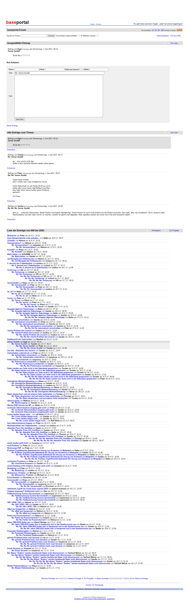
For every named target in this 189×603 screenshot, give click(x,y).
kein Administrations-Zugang (19, 423)
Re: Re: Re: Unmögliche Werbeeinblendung (39, 389)
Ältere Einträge (102, 578)
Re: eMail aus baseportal (22, 511)
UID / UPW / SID (14, 502)
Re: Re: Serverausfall (25, 287)
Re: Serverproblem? (20, 245)
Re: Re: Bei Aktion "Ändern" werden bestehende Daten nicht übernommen (47, 557)
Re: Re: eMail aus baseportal (28, 513)
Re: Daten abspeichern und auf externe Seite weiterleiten (36, 396)
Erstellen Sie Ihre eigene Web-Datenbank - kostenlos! (94, 599)
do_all (10, 292)
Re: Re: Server (22, 302)
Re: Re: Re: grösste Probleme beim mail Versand (41, 544)
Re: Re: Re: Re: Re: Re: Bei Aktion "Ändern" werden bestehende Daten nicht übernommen (72, 563)
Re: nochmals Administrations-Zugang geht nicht (33, 410)
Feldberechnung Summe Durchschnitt (23, 494)
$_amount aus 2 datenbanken (19, 263)
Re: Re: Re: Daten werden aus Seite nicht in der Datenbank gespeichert (50, 375)
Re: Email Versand (19, 550)
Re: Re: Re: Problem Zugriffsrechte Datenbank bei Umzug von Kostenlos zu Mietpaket (57, 457)
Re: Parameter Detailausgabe (24, 533)
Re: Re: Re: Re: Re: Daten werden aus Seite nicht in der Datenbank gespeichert (62, 379)
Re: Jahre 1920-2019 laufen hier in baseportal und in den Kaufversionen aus (44, 524)
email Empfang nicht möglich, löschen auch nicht (28, 466)
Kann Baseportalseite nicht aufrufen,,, (23, 238)
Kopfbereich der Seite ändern (19, 339)
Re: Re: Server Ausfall (25, 346)
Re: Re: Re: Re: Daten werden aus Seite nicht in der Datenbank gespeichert (57, 377)
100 (162, 30)
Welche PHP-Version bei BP (19, 405)
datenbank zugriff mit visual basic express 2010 (27, 489)
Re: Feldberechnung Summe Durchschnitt (30, 496)
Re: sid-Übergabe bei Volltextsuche (27, 261)
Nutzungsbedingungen (108, 589)
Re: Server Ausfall (19, 344)
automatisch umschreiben (18, 320)
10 (153, 30)
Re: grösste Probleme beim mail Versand (29, 540)
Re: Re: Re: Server (28, 304)
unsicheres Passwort (16, 461)
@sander (11, 241)
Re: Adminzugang (19, 403)
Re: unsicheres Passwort (22, 463)
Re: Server (16, 300)
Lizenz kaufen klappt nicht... (19, 414)
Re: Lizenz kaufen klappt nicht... (25, 416)
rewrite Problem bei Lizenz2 (19, 331)
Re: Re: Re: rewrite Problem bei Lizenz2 (37, 337)
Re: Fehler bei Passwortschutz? (25, 518)
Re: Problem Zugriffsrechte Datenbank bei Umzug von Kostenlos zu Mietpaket (45, 453)
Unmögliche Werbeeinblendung (20, 381)
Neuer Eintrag (12, 126)
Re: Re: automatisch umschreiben (30, 324)
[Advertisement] (94, 9)
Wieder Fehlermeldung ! (17, 566)
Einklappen (156, 230)
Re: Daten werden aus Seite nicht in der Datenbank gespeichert (38, 370)
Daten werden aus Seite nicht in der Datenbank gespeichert (32, 368)
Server (10, 298)
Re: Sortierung (18, 272)
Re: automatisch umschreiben (24, 322)
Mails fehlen (12, 254)
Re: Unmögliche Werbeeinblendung (27, 383)
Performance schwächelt (17, 360)
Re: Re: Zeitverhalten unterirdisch (30, 357)
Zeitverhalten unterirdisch (18, 353)
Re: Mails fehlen (18, 256)
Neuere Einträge (74, 578)
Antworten (11, 150)
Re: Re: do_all (22, 296)
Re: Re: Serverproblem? (26, 247)
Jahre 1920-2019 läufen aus (18, 522)
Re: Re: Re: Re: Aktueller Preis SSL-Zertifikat (44, 436)
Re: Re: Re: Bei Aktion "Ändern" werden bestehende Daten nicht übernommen (53, 559)
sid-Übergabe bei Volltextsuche (20, 259)
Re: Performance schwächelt (24, 362)
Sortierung (11, 270)
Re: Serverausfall (19, 285)
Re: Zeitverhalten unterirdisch (24, 355)
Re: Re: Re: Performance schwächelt (35, 366)
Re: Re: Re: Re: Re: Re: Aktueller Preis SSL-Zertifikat (56, 441)
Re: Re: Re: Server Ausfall (31, 348)
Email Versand (13, 548)
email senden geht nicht (17, 443)
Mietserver (11, 236)
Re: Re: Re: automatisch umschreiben (36, 326)
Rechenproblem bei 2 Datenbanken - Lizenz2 (26, 426)
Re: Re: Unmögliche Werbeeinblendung (33, 387)
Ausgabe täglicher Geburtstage (20, 309)
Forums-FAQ (175, 36)
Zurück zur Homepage (94, 585)
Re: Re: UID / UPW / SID (26, 506)
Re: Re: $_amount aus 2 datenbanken (32, 268)
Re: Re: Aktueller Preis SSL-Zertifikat (31, 432)
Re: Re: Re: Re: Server (34, 307)
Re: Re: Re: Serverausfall (31, 289)
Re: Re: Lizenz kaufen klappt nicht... (31, 421)
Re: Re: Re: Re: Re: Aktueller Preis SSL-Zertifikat (50, 438)
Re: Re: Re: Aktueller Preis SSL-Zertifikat (37, 434)
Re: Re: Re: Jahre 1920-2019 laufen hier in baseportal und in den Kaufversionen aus (56, 528)
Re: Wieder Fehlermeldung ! (24, 568)
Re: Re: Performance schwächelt (30, 364)
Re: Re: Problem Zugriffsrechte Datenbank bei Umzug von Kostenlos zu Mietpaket (51, 455)
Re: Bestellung (18, 470)
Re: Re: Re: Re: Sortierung (40, 280)
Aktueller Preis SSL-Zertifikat (19, 428)
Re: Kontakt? (17, 252)
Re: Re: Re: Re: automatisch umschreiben (42, 328)
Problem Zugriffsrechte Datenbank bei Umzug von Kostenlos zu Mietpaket (39, 450)
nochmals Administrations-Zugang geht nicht (26, 408)
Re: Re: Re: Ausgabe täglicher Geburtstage (38, 315)
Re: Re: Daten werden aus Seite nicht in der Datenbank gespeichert (44, 372)
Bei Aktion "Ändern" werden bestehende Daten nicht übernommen (35, 553)
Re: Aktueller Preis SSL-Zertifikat (26, 430)
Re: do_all (16, 294)
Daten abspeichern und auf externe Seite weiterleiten (29, 394)
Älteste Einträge (141, 578)
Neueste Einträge (48, 578)
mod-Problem (13, 446)
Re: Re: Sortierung (24, 274)
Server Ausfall (13, 342)
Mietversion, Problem (16, 473)
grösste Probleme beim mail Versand (23, 538)
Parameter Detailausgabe (18, 531)
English (92, 24)
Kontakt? (11, 250)
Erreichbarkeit (13, 477)
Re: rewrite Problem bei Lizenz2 (25, 333)
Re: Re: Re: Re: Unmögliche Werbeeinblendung (45, 392)
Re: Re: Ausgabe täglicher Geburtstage (32, 313)
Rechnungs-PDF (14, 448)
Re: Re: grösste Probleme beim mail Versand (35, 542)
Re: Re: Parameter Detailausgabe (30, 535)
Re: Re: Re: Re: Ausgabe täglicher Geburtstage (45, 317)
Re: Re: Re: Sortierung (30, 276)
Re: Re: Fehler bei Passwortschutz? (31, 520)
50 (159, 30)
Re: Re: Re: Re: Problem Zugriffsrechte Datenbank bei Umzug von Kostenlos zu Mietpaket (63, 459)
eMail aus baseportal (16, 509)
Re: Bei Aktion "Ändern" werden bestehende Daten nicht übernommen (42, 555)
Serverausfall (13, 283)
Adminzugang (13, 401)
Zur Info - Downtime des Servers (21, 350)
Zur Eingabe (89, 578)
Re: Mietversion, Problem (22, 475)
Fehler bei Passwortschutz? (19, 516)
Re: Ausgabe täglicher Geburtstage (26, 311)
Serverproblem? (14, 243)
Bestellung (11, 468)
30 (156, 30)
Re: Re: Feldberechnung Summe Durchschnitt (35, 498)
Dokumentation (163, 36)
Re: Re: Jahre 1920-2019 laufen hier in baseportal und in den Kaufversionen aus (50, 526)
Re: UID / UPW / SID (20, 504)
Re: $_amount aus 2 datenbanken (26, 265)
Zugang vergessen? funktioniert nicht (23, 491)
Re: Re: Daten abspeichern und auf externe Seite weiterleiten (42, 398)
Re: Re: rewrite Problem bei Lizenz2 (31, 335)
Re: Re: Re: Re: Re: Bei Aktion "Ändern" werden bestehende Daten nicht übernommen (66, 561)
